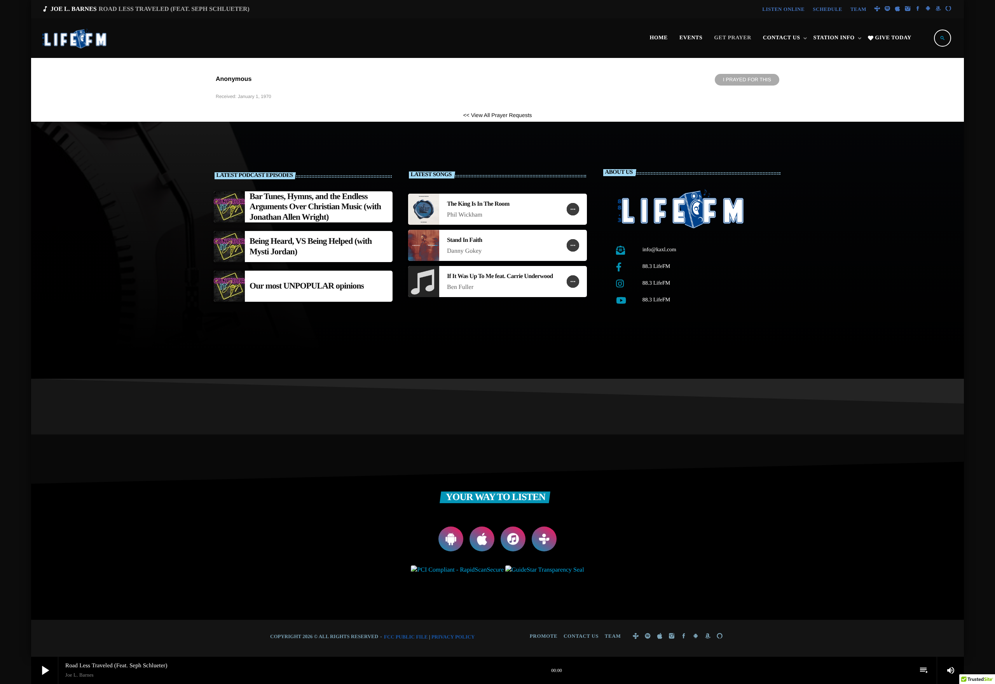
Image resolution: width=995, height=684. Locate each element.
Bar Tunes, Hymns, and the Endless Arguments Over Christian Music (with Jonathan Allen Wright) (315, 206)
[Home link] (75, 38)
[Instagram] (907, 9)
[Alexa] (948, 9)
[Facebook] (918, 9)
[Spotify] (887, 9)
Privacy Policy (453, 637)
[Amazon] (938, 9)
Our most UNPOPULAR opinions (307, 285)
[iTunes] (897, 9)
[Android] (928, 9)
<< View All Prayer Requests (497, 115)
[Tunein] (877, 9)
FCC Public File (406, 637)
